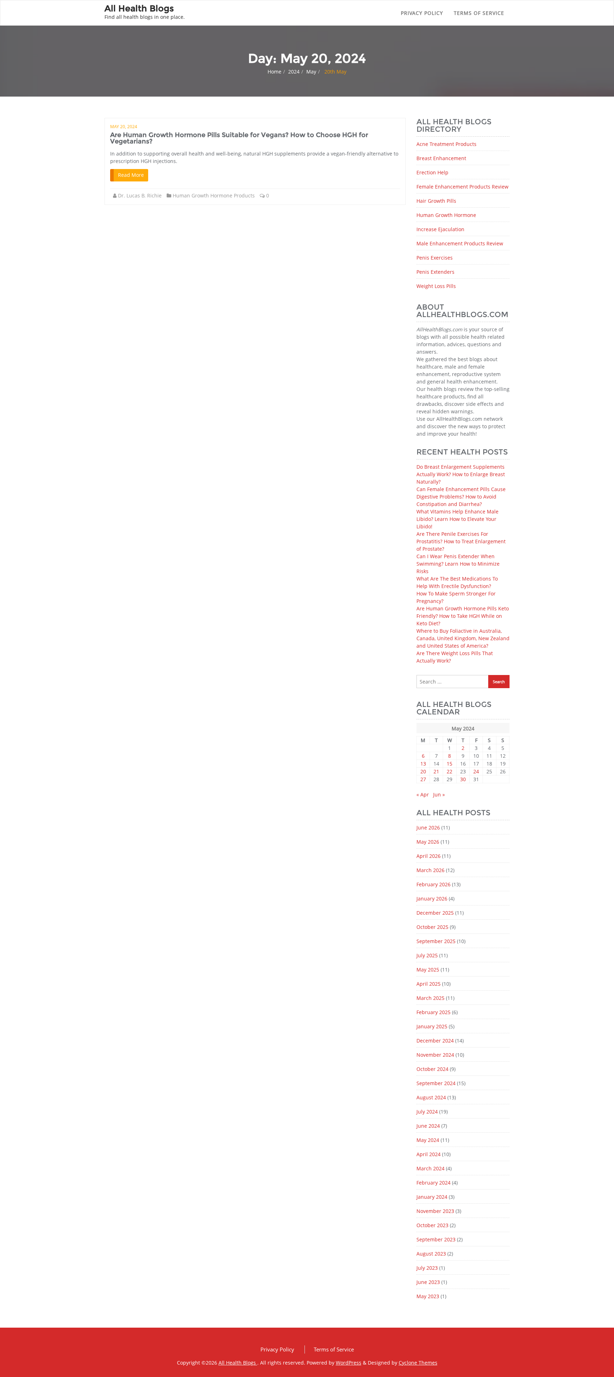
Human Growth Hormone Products (214, 195)
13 (423, 763)
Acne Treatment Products (446, 144)
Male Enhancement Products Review (459, 243)
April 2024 (428, 1154)
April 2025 (428, 983)
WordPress (348, 1362)
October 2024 (432, 1069)
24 (476, 771)
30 (463, 779)
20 (423, 771)
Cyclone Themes (418, 1362)
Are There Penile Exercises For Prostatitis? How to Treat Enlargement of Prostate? (461, 541)
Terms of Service (479, 13)
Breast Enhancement (441, 158)
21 (436, 771)
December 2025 (435, 912)
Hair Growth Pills (436, 200)
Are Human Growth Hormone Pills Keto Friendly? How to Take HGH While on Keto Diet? (462, 616)
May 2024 (427, 1140)
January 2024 (431, 1196)
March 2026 (430, 870)
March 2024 (430, 1168)
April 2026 (428, 856)
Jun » (439, 794)
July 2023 (427, 1267)
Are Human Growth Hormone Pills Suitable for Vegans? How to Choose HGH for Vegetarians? (239, 138)
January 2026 (431, 898)
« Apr (422, 794)
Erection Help (432, 172)
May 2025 (427, 969)
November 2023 (435, 1211)
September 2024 (436, 1083)
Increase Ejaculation (440, 229)
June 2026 (428, 827)
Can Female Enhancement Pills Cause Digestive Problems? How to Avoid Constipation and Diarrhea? (461, 496)
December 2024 (435, 1040)
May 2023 (427, 1296)
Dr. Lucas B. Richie (140, 195)
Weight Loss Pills (436, 286)
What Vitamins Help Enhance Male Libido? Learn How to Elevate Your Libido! (457, 519)
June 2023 (428, 1282)
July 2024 (427, 1111)
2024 (294, 71)
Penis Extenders (435, 271)
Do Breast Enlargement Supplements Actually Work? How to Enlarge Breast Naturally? (460, 474)
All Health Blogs (238, 1362)
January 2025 (431, 1026)
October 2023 (432, 1225)
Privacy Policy (422, 13)
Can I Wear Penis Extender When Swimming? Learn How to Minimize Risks (458, 564)
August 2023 (431, 1253)
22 (449, 771)
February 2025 (433, 1012)
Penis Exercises (434, 257)
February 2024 (433, 1182)
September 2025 (436, 941)
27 (423, 779)
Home (274, 71)
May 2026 (427, 841)
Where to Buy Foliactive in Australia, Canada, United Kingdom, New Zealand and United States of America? (463, 638)
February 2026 (433, 884)
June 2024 (428, 1125)
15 (449, 763)
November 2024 (435, 1054)
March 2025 (430, 998)
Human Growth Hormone (446, 215)
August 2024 (431, 1097)
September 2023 (436, 1239)
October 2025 (432, 927)
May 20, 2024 (123, 127)
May (311, 71)
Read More (131, 175)
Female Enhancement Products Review (462, 186)
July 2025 (427, 955)
